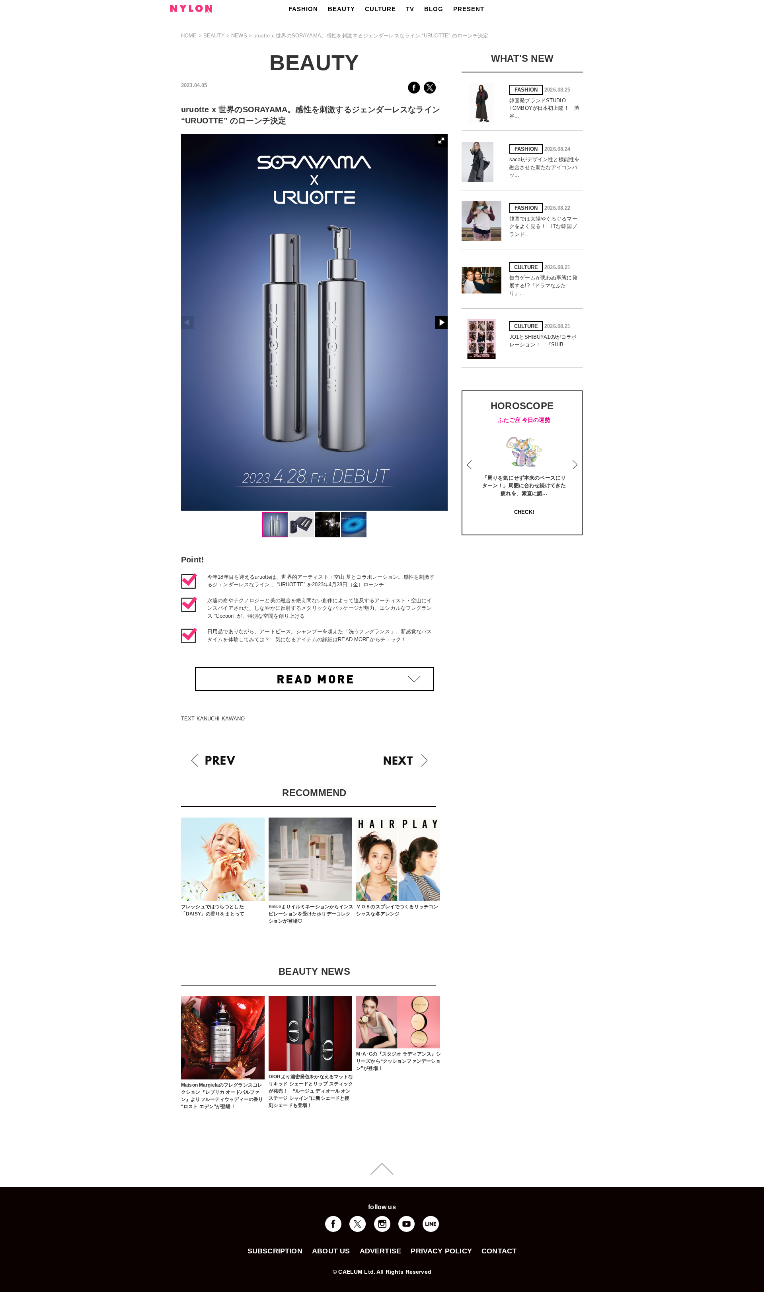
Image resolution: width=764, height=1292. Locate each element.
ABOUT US (331, 1251)
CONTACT (498, 1251)
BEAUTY (341, 9)
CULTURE (380, 9)
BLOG (433, 9)
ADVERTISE (380, 1251)
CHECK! (557, 512)
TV (410, 9)
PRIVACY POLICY (441, 1251)
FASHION (303, 9)
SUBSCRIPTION (275, 1251)
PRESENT (468, 9)
